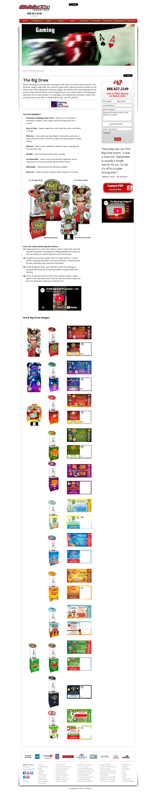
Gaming (60, 21)
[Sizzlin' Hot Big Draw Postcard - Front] (79, 406)
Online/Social (36, 21)
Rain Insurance (105, 769)
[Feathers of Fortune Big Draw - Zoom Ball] (53, 637)
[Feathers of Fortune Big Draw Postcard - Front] (79, 617)
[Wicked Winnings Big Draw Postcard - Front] (79, 373)
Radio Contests (61, 777)
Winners (125, 767)
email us (34, 16)
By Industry (131, 21)
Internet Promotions (85, 773)
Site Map (26, 781)
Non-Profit (96, 21)
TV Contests (104, 775)
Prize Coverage (83, 767)
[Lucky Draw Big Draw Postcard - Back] (79, 457)
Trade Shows (107, 21)
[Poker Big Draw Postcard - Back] (79, 738)
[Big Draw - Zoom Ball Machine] (53, 356)
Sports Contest (105, 765)
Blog (123, 773)
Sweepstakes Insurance (86, 771)
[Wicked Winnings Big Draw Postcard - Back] (79, 390)
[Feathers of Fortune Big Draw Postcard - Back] (79, 634)
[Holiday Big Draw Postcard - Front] (79, 653)
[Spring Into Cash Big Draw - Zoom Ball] (53, 529)
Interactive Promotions (108, 771)
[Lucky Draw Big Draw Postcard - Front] (79, 441)
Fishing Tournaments (85, 781)
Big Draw (40, 70)
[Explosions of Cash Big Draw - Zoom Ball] (53, 565)
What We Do (126, 765)
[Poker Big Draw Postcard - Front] (79, 722)
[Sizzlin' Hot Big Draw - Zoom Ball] (53, 425)
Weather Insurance (62, 779)
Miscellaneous (119, 21)
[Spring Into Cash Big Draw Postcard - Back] (79, 528)
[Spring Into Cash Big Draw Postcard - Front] (79, 511)
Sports (25, 21)
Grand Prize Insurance (85, 777)
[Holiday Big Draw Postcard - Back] (79, 670)
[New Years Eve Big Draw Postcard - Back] (79, 698)
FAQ (123, 771)
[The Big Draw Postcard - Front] (79, 338)
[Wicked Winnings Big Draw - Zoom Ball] (53, 391)
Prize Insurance (61, 771)
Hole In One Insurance (63, 767)
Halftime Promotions (107, 779)
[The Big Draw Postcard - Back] (79, 355)
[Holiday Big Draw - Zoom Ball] (34, 672)
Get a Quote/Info (29, 769)
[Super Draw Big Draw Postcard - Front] (79, 477)
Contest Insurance (62, 775)
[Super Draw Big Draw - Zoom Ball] (53, 491)
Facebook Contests (84, 765)
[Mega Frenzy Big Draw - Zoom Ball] (53, 601)
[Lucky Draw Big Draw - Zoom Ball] (53, 460)
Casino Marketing (84, 779)
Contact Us (27, 767)
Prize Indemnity (83, 775)
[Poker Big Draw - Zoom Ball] (53, 740)
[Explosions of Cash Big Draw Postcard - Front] (79, 546)
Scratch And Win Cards (108, 767)
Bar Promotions (61, 773)
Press (124, 777)
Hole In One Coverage (107, 777)
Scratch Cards (60, 765)
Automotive (84, 21)
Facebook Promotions (108, 773)
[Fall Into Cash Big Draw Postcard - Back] (79, 598)
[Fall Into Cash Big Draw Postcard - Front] (79, 582)
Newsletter (126, 769)
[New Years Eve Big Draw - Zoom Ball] (53, 707)
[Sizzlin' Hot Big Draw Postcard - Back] (79, 423)
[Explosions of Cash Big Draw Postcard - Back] (79, 562)
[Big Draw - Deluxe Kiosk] (34, 356)
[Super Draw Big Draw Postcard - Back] (79, 493)
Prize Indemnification (85, 769)
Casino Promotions (62, 769)
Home (24, 70)
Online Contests (61, 781)
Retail (49, 21)
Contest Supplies (128, 781)
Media (72, 21)
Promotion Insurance (107, 781)
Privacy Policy (127, 779)
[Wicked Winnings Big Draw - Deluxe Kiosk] (34, 391)
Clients (124, 775)
